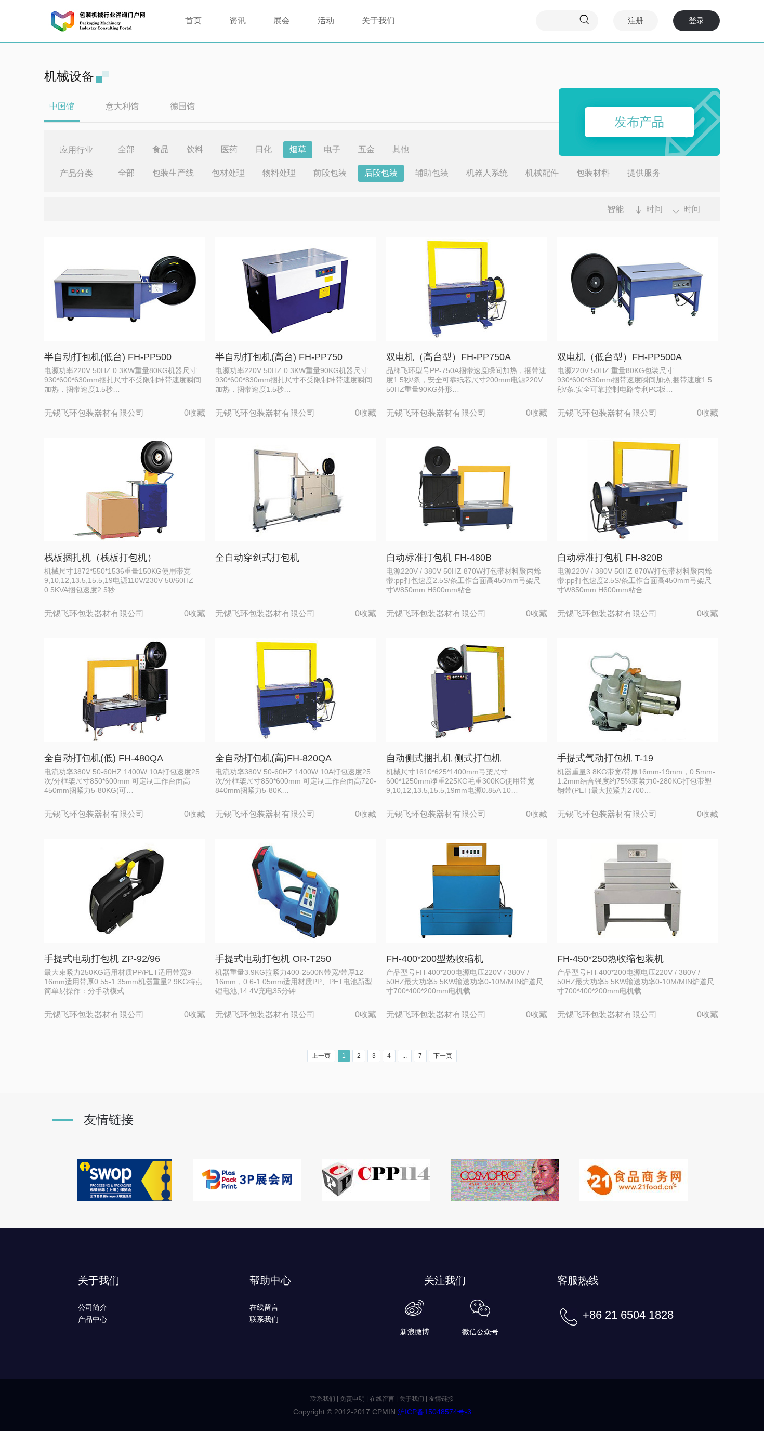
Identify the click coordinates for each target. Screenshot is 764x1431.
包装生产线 (173, 172)
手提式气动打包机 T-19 (605, 758)
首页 (193, 20)
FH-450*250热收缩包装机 (610, 958)
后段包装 (381, 172)
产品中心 (92, 1319)
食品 (160, 149)
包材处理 (228, 172)
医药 (229, 149)
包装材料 (593, 172)
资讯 (237, 20)
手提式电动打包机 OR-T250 (273, 958)
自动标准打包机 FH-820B (610, 557)
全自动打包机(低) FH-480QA (103, 758)
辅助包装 (432, 172)
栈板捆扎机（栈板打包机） (100, 557)
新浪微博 (414, 1332)
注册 (635, 20)
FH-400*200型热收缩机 (434, 958)
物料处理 (279, 172)
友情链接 (441, 1398)
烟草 (297, 149)
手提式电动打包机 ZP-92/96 (102, 958)
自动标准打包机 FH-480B (439, 557)
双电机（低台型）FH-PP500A (619, 357)
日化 (263, 149)
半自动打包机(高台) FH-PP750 (279, 357)
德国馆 (182, 106)
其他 (400, 149)
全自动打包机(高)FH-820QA (273, 758)
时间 (654, 209)
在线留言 (264, 1307)
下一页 (442, 1055)
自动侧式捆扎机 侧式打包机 (443, 758)
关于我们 (378, 20)
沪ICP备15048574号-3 (434, 1412)
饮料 (195, 149)
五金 (366, 149)
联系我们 (264, 1319)
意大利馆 (122, 106)
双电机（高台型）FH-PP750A (448, 357)
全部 (126, 149)
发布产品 (639, 122)
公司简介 (92, 1307)
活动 (326, 20)
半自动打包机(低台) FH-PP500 (108, 357)
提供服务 (644, 172)
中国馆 (61, 106)
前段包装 (330, 172)
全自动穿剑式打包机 (257, 557)
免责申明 (352, 1398)
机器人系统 (487, 172)
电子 (332, 149)
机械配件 (542, 172)
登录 (696, 20)
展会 (281, 20)
